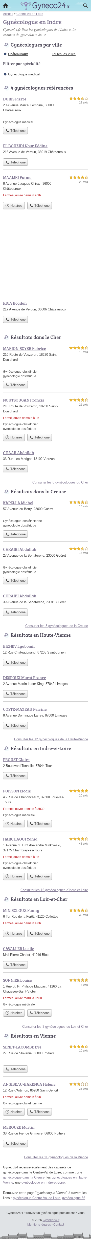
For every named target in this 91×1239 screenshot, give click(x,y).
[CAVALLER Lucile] (45, 952)
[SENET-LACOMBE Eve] (45, 1053)
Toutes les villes (64, 54)
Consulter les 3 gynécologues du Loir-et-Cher (55, 1026)
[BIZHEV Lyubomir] (45, 650)
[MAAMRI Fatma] (45, 187)
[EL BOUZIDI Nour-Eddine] (45, 149)
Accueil (5, 5)
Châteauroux (18, 54)
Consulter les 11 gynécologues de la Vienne (56, 1157)
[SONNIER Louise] (45, 992)
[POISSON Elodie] (45, 802)
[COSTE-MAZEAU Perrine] (45, 713)
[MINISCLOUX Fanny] (45, 917)
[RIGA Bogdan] (45, 307)
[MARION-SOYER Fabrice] (45, 362)
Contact (58, 1224)
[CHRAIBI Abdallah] (45, 560)
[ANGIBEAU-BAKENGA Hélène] (45, 1093)
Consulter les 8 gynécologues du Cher (60, 482)
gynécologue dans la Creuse (23, 1177)
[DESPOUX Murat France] (45, 681)
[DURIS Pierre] (45, 110)
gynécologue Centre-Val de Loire (36, 1198)
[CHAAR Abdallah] (45, 456)
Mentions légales (39, 1224)
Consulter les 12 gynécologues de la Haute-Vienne (51, 739)
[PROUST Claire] (45, 763)
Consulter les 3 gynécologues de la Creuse (56, 626)
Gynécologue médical (24, 74)
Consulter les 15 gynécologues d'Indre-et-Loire (54, 890)
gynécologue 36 (73, 1198)
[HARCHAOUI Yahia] (45, 853)
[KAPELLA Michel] (45, 513)
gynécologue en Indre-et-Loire (43, 1182)
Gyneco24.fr (51, 1220)
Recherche (85, 5)
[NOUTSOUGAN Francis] (45, 414)
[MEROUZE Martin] (45, 1131)
